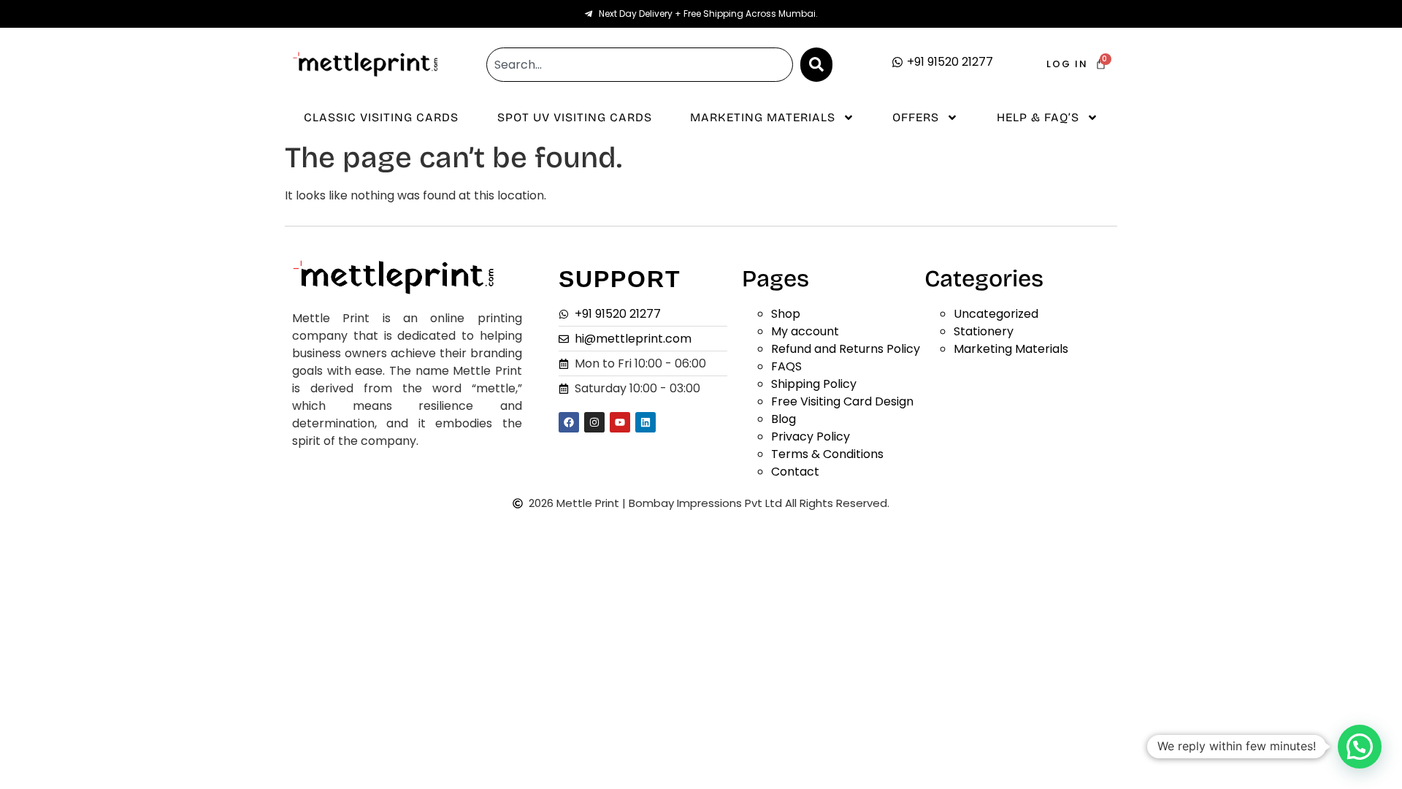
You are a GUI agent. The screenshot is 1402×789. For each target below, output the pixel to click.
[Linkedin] (645, 422)
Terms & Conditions (827, 454)
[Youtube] (620, 422)
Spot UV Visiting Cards (574, 117)
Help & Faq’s (1038, 117)
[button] (1360, 747)
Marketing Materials (762, 117)
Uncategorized (996, 313)
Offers (915, 117)
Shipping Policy (814, 384)
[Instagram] (594, 422)
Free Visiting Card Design (842, 401)
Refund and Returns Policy (845, 348)
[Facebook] (569, 422)
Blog (783, 419)
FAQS (786, 366)
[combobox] (639, 64)
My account (805, 331)
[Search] (816, 64)
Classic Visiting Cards (381, 117)
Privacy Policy (810, 436)
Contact (795, 471)
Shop (785, 313)
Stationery (984, 331)
